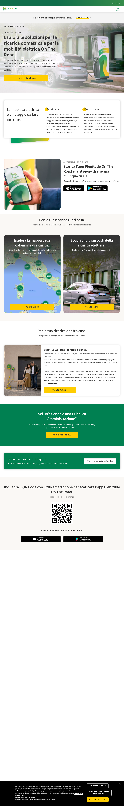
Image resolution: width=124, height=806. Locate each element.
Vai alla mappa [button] (32, 306)
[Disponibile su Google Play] (97, 188)
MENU (118, 10)
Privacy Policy (20, 795)
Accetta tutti (97, 799)
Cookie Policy (78, 793)
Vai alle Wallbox (59, 389)
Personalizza (98, 785)
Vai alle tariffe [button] (91, 306)
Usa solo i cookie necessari (99, 792)
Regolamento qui (50, 383)
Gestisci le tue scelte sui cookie (25, 798)
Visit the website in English (100, 461)
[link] (6, 26)
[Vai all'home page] (10, 9)
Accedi (115, 3)
